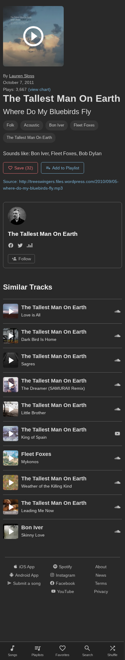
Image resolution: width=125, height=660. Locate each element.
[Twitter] (20, 246)
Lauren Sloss (21, 75)
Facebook (65, 583)
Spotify (65, 566)
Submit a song (27, 583)
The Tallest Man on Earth (29, 137)
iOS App (27, 566)
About (100, 566)
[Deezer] (29, 246)
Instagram (65, 575)
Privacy (101, 591)
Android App (27, 575)
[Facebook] (11, 246)
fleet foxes (84, 125)
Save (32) (23, 167)
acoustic (31, 125)
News (101, 575)
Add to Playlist (65, 167)
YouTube (65, 591)
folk (10, 125)
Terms (101, 583)
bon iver (56, 125)
